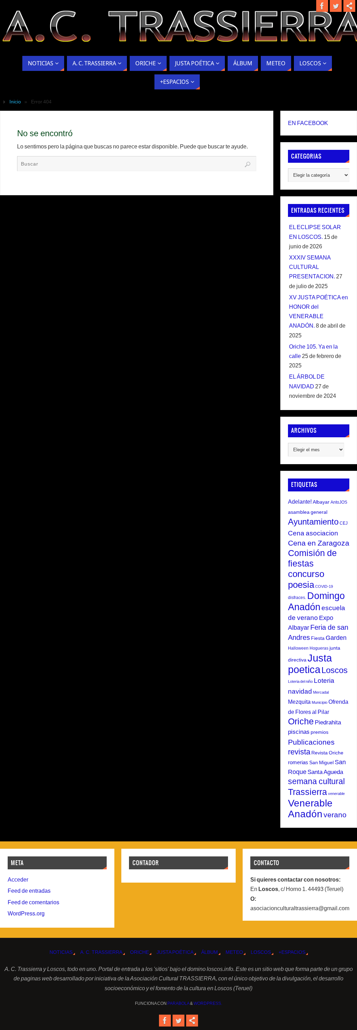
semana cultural (316, 781)
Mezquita (299, 702)
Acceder (18, 880)
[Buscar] (247, 164)
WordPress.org (26, 913)
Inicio (15, 101)
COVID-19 (324, 586)
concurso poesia (306, 579)
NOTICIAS (61, 952)
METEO (234, 952)
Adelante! (300, 501)
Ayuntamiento (313, 521)
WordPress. (207, 1003)
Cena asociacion (313, 533)
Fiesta (318, 638)
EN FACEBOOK (308, 123)
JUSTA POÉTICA (175, 952)
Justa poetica (310, 663)
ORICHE (139, 952)
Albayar (321, 502)
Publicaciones (311, 742)
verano (335, 815)
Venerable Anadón (310, 808)
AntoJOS (339, 502)
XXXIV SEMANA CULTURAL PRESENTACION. (312, 267)
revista (299, 752)
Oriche (301, 721)
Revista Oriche (327, 752)
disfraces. (297, 597)
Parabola (178, 1003)
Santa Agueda (325, 772)
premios (319, 732)
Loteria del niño (300, 681)
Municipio (319, 702)
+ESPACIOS (292, 952)
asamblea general (307, 512)
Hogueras (319, 648)
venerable (336, 793)
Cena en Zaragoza (318, 543)
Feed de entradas (29, 891)
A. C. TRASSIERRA (101, 952)
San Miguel (321, 762)
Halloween (298, 648)
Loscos (334, 670)
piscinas (299, 732)
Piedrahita (328, 722)
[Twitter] (336, 6)
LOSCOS (261, 952)
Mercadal (321, 692)
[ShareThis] (349, 6)
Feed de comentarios (33, 902)
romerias (298, 762)
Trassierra (307, 792)
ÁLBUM (209, 952)
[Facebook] (322, 6)
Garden (336, 637)
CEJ (344, 523)
